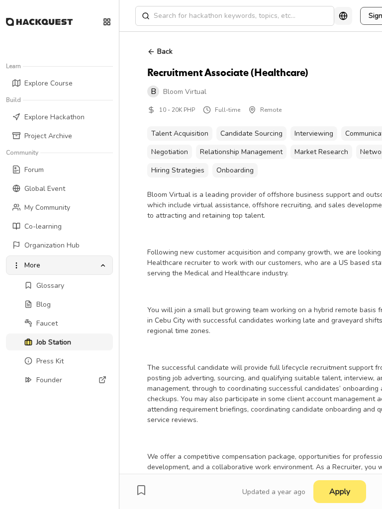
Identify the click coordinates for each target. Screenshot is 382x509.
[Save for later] (141, 490)
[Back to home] (39, 22)
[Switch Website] (107, 22)
